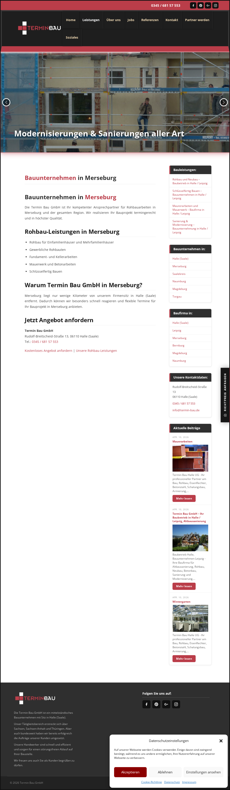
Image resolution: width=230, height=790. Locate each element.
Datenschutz (172, 782)
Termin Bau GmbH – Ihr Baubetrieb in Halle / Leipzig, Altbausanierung (189, 517)
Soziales (72, 37)
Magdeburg (179, 289)
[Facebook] (193, 5)
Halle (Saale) (180, 258)
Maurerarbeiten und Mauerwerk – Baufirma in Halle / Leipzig (188, 209)
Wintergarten (181, 602)
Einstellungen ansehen (203, 772)
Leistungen (91, 20)
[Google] (208, 5)
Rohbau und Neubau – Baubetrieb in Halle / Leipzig (190, 181)
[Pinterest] (200, 5)
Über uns (113, 20)
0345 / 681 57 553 (165, 5)
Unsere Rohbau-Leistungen (96, 350)
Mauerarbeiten (182, 441)
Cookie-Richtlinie (151, 782)
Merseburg (179, 266)
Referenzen (150, 20)
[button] (221, 740)
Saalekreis (179, 274)
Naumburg (179, 281)
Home (70, 20)
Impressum (189, 782)
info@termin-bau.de (185, 410)
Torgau (176, 296)
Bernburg (178, 345)
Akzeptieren (130, 772)
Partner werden (197, 20)
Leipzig (176, 330)
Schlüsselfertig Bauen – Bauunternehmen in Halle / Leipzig (189, 194)
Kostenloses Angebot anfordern (48, 350)
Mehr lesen (184, 498)
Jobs (131, 20)
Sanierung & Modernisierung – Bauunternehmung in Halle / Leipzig (190, 226)
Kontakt (172, 20)
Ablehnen (165, 772)
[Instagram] (215, 5)
